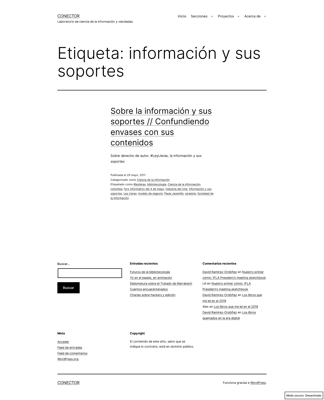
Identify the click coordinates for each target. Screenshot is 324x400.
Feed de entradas (69, 347)
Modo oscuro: (295, 395)
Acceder (63, 342)
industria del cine (176, 189)
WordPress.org (67, 359)
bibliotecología (156, 184)
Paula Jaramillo (174, 193)
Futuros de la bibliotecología (150, 272)
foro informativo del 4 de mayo (144, 189)
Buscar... (63, 264)
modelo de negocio (150, 193)
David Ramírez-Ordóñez (219, 272)
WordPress (258, 382)
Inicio (182, 16)
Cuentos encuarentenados (149, 289)
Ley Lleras (130, 193)
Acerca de (252, 16)
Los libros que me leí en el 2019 (236, 306)
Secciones (199, 16)
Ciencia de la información (153, 179)
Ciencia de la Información (184, 184)
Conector (68, 16)
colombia (116, 189)
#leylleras (139, 184)
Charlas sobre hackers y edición (153, 295)
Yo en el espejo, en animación (151, 277)
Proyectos (226, 16)
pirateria (190, 193)
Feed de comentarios (72, 353)
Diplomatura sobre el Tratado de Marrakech (161, 283)
